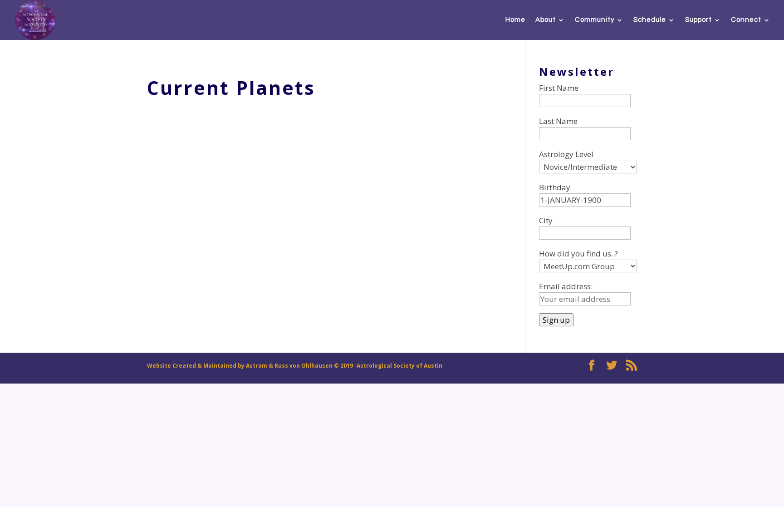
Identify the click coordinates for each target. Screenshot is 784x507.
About (545, 20)
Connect (746, 20)
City (546, 220)
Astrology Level (566, 154)
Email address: (566, 286)
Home (515, 20)
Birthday (554, 187)
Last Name (558, 121)
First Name (558, 88)
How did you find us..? (578, 253)
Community (594, 20)
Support (698, 20)
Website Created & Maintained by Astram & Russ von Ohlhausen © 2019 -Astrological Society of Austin (294, 365)
